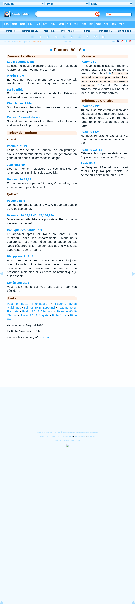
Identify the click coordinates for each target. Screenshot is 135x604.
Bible (6, 42)
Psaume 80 (88, 61)
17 (85, 65)
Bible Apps (59, 315)
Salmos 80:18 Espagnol (39, 307)
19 (99, 85)
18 (110, 73)
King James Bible (19, 103)
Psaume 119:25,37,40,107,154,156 (30, 215)
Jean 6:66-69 (16, 164)
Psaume (14, 42)
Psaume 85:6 (16, 200)
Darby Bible (15, 89)
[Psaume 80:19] (131, 281)
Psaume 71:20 (90, 106)
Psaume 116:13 (91, 149)
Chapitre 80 (25, 42)
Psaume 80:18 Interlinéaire (27, 303)
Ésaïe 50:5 (88, 163)
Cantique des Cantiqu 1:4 (24, 230)
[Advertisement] (67, 366)
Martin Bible (15, 75)
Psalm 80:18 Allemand (37, 311)
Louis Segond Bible (21, 61)
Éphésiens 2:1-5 (18, 282)
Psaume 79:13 (17, 146)
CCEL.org (44, 337)
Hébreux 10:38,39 (19, 179)
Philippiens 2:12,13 (20, 256)
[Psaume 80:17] (4, 281)
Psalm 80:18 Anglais (34, 315)
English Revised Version (24, 117)
